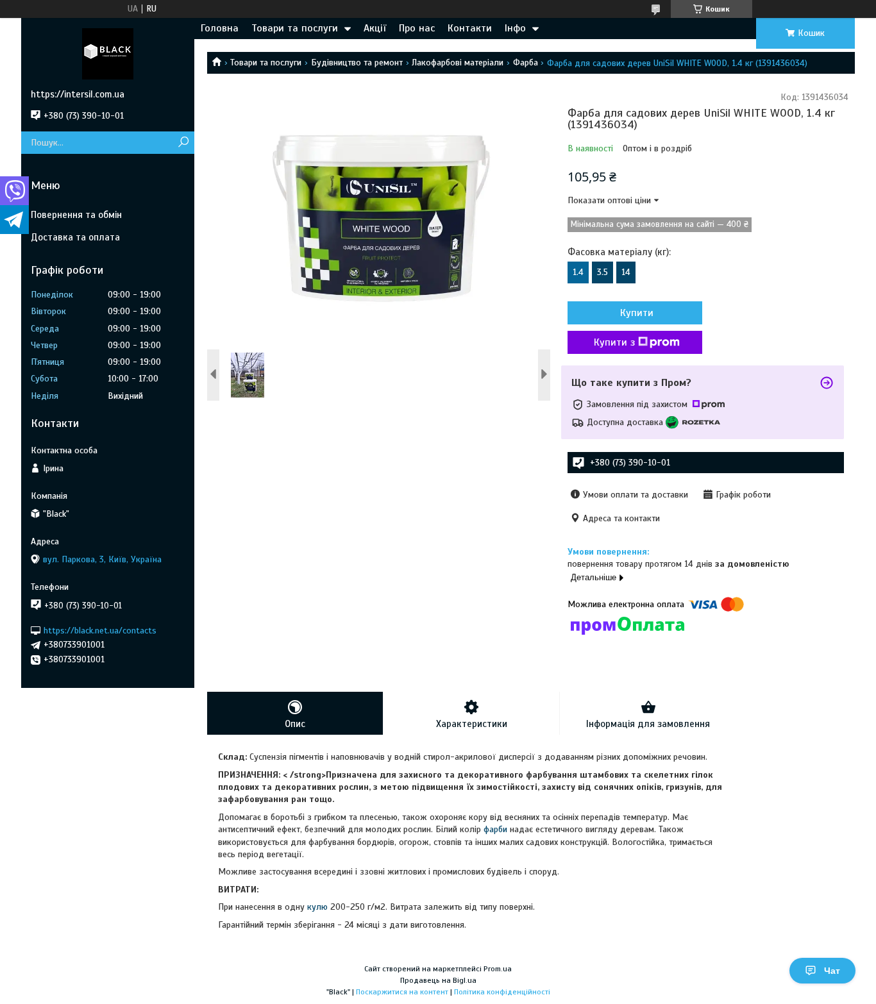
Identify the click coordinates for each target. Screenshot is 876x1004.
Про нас (417, 28)
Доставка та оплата (75, 237)
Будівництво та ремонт (357, 62)
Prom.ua (498, 968)
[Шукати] (183, 142)
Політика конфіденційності (502, 991)
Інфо (515, 28)
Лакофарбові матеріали (457, 62)
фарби (495, 829)
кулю (317, 906)
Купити (636, 312)
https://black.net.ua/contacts (100, 629)
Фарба (525, 62)
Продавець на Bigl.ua (438, 980)
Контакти (470, 28)
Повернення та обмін (76, 215)
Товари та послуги (294, 28)
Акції (375, 28)
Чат (832, 971)
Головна (220, 28)
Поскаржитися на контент (402, 991)
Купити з (614, 342)
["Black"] (108, 53)
